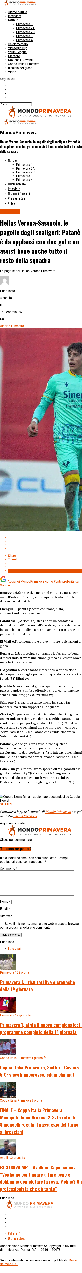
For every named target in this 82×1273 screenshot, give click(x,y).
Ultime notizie (17, 12)
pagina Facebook (25, 816)
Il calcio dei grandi (20, 68)
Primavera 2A (25, 28)
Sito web (6, 916)
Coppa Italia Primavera (23, 64)
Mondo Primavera (58, 811)
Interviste (14, 16)
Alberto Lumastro (12, 326)
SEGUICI (6, 804)
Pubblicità (14, 1233)
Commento (8, 868)
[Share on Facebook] (45, 537)
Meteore (14, 56)
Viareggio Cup (17, 48)
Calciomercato (18, 44)
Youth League (17, 52)
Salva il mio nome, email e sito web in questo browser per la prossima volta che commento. (40, 925)
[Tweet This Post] (45, 541)
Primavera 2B (25, 32)
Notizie (13, 20)
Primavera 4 (24, 40)
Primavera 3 (24, 36)
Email (5, 909)
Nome (5, 901)
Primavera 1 (24, 24)
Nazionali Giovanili (20, 60)
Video (12, 72)
